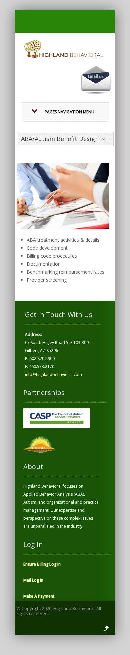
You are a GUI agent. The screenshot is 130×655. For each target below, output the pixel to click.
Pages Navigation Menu (69, 112)
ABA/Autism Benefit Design (60, 139)
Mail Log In (33, 580)
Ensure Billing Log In (42, 564)
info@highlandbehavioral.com (53, 374)
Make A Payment (38, 596)
